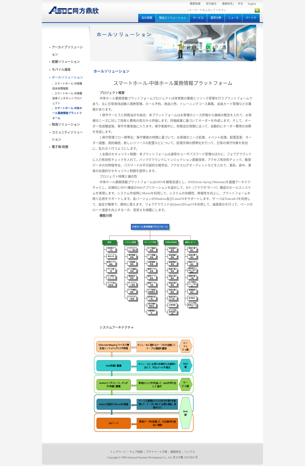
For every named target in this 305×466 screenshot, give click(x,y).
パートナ (251, 17)
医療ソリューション (66, 61)
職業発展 (195, 3)
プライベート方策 (156, 451)
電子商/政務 (60, 146)
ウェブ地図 (136, 451)
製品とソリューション (172, 17)
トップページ (118, 451)
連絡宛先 (227, 3)
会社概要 (147, 17)
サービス (198, 17)
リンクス (189, 451)
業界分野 (216, 17)
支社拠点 (211, 3)
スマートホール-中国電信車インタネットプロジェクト (67, 98)
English (252, 3)
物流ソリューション (66, 124)
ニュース (233, 17)
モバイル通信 (61, 69)
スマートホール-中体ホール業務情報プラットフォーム (67, 113)
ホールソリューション (67, 77)
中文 (240, 3)
